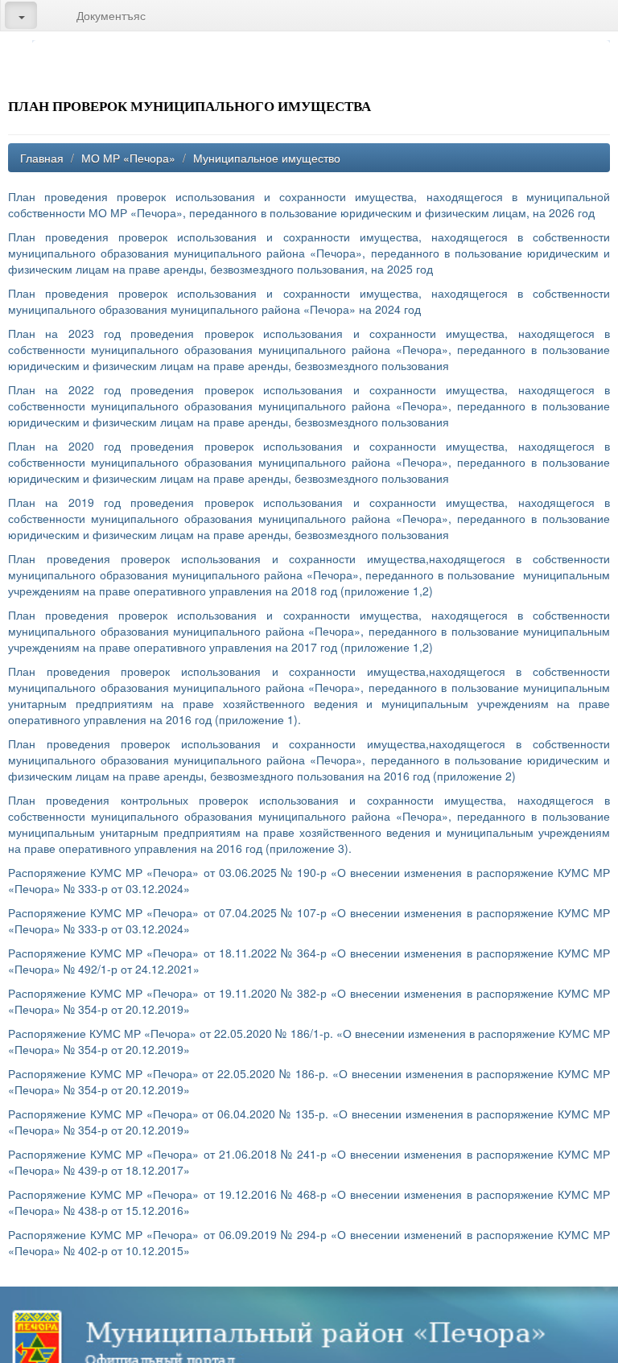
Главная (42, 158)
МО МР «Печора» (128, 158)
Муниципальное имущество (266, 158)
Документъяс (111, 15)
